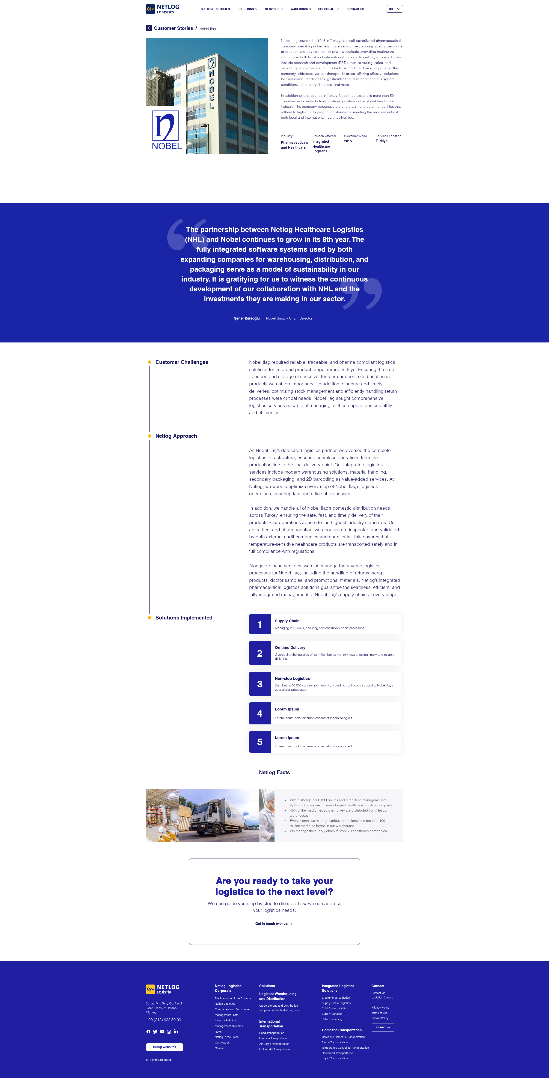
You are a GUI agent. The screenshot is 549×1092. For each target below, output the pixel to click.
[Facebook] (148, 1031)
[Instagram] (169, 1031)
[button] (164, 1047)
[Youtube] (162, 1031)
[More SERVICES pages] (282, 9)
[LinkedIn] (175, 1031)
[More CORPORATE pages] (338, 9)
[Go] (149, 28)
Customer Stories (173, 28)
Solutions (267, 986)
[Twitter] (155, 1031)
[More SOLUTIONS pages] (256, 9)
